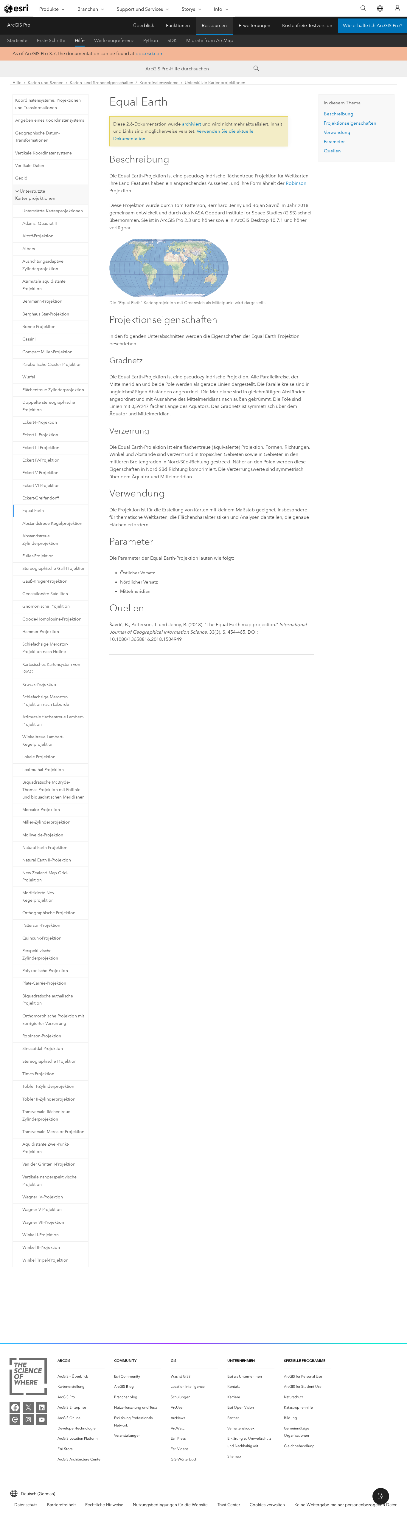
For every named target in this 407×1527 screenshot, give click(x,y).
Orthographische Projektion (48, 912)
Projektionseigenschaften (350, 123)
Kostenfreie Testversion (307, 25)
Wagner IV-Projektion (42, 1197)
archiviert (191, 124)
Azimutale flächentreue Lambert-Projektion (53, 720)
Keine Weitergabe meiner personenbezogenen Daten (345, 1504)
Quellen (332, 151)
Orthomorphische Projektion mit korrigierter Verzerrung (53, 1020)
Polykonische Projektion (45, 970)
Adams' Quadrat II (39, 223)
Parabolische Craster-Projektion (52, 364)
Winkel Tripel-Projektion (45, 1260)
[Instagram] (28, 1419)
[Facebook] (15, 1407)
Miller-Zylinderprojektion (46, 822)
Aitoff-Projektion (37, 236)
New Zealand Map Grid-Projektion (45, 876)
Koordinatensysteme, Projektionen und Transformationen (48, 104)
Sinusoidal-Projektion (42, 1048)
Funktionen (178, 25)
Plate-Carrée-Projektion (44, 983)
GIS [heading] (173, 1360)
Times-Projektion (38, 1073)
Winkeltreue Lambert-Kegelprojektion (42, 740)
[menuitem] (81, 1376)
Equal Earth (33, 510)
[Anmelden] (397, 8)
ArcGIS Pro (18, 25)
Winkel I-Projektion (40, 1234)
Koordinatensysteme (158, 82)
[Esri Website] (16, 8)
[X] (28, 1407)
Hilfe (80, 40)
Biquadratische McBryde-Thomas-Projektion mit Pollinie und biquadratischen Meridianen (53, 790)
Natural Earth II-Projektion (46, 860)
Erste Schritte (51, 40)
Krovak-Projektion (39, 684)
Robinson (296, 183)
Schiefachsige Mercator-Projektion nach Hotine (45, 648)
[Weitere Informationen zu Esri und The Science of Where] (28, 1378)
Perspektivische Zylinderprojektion (40, 954)
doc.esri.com (150, 53)
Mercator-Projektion (41, 809)
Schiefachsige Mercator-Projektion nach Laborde (45, 700)
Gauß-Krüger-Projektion (44, 581)
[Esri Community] (15, 1419)
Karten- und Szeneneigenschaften (101, 82)
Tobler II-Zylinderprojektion (48, 1099)
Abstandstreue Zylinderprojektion (40, 539)
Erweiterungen (254, 25)
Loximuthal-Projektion (43, 769)
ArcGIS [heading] (64, 1360)
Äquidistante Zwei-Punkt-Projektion (45, 1148)
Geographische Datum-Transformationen (37, 137)
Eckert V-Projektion (40, 472)
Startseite (17, 40)
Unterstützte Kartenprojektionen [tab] (35, 194)
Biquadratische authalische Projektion (47, 1000)
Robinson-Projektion (41, 1036)
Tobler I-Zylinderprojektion (48, 1086)
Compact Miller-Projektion (47, 352)
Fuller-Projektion (38, 555)
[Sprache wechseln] (380, 8)
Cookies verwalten (267, 1504)
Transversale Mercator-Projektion (53, 1131)
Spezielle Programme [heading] (304, 1360)
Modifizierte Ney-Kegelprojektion (38, 896)
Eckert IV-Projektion (41, 460)
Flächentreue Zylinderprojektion (53, 389)
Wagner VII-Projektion (43, 1222)
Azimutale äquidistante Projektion (44, 285)
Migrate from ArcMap (209, 40)
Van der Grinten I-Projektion (48, 1164)
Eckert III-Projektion (40, 447)
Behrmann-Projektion (42, 301)
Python (150, 40)
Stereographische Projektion (49, 1061)
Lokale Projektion (38, 756)
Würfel (28, 377)
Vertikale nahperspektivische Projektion (49, 1181)
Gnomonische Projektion (46, 606)
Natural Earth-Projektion (44, 847)
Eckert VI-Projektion (41, 485)
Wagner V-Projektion (42, 1209)
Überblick (143, 25)
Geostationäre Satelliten (45, 593)
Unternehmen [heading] (241, 1360)
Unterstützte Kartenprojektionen (215, 82)
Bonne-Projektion (38, 326)
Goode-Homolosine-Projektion (51, 619)
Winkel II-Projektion (41, 1247)
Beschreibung (338, 114)
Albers (28, 248)
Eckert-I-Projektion (39, 422)
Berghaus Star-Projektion (45, 314)
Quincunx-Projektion (41, 938)
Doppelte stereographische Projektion (48, 406)
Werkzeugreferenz (114, 40)
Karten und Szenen (45, 82)
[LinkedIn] (41, 1407)
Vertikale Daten (29, 165)
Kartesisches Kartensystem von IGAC (51, 668)
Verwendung (337, 132)
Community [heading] (125, 1360)
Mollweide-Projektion (42, 835)
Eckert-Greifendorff (40, 498)
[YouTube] (41, 1419)
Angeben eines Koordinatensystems (49, 120)
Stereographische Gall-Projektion (54, 568)
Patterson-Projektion (41, 925)
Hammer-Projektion (40, 631)
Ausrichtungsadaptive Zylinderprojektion (42, 265)
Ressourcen (214, 25)
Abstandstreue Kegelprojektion (52, 523)
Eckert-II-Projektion (40, 434)
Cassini (29, 339)
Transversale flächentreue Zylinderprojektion (46, 1115)
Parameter (334, 141)
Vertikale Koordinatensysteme (43, 153)
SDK (172, 40)
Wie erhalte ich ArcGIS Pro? (372, 25)
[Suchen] (363, 8)
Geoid (21, 178)
